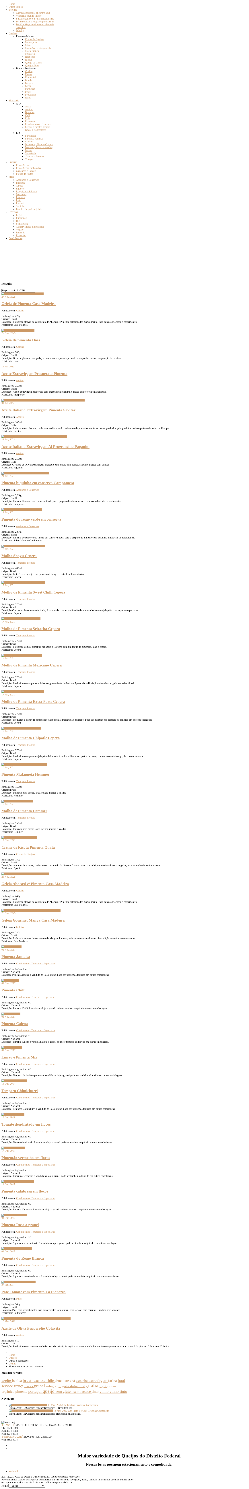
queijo (49, 1391)
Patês (19, 1298)
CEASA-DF (8, 1425)
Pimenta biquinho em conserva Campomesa (37, 483)
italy (84, 1386)
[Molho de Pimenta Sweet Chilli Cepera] (23, 546)
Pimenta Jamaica (15, 956)
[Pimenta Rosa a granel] (14, 1215)
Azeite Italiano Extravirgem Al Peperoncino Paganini (45, 446)
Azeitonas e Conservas (27, 489)
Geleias (20, 310)
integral (52, 1386)
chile (50, 1381)
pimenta (21, 1391)
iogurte (64, 1386)
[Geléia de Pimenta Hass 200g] (17, 330)
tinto (96, 1391)
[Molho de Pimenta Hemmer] (17, 801)
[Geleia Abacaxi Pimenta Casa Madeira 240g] (25, 874)
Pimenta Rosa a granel (20, 1225)
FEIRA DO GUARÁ (12, 1436)
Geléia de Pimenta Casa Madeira (28, 303)
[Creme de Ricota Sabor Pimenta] (19, 837)
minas (111, 1386)
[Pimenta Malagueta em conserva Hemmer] (24, 764)
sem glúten (64, 1391)
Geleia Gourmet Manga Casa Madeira (33, 920)
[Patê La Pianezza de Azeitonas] (18, 1282)
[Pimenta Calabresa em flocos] (17, 1181)
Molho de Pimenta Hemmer (24, 811)
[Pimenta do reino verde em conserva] (21, 509)
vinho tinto (118, 1391)
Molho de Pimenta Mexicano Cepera (31, 665)
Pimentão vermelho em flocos (25, 1157)
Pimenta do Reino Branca (22, 1258)
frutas (29, 1386)
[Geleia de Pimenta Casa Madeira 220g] (22, 293)
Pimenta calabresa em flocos (24, 1191)
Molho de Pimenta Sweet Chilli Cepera (33, 592)
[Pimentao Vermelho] (13, 1148)
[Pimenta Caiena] (10, 1014)
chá (73, 1381)
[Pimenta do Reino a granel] (16, 1248)
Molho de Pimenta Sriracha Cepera (30, 629)
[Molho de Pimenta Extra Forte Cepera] (22, 691)
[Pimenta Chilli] (10, 980)
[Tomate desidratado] (12, 1114)
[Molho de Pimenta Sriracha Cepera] (20, 618)
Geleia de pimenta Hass (20, 340)
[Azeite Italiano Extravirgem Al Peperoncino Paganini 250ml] (34, 436)
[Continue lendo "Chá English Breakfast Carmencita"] (28, 1405)
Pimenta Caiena (14, 1023)
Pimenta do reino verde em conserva (31, 519)
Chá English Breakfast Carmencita (80, 1405)
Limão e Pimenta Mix (19, 1057)
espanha (82, 1381)
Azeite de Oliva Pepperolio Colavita (30, 1328)
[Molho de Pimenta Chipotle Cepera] (21, 728)
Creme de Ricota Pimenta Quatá (28, 847)
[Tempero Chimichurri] (14, 1080)
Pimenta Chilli (13, 990)
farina (113, 1381)
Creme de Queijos (25, 854)
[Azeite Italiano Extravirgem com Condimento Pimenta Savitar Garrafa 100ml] (43, 400)
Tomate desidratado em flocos (26, 1124)
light (103, 1386)
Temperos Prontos (25, 562)
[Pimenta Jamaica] (11, 946)
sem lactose (82, 1391)
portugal (35, 1391)
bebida (17, 1381)
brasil (28, 1380)
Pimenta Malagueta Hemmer (25, 774)
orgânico (8, 1391)
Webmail (13, 1471)
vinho (105, 1391)
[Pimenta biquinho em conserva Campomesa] (25, 473)
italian (75, 1386)
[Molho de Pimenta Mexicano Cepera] (21, 655)
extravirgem (98, 1380)
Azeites (20, 380)
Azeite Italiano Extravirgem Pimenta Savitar (38, 410)
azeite (6, 1380)
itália (94, 1385)
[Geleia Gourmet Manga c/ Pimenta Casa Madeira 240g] (31, 910)
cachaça (40, 1381)
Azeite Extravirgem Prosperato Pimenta (34, 373)
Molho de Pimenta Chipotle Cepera (30, 738)
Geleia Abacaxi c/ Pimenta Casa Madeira (35, 884)
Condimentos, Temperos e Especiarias (35, 963)
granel (40, 1385)
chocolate (62, 1381)
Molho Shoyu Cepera (19, 556)
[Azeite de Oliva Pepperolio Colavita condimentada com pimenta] (36, 1318)
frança (19, 1386)
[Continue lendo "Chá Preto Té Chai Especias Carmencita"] (31, 1410)
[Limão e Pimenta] (11, 1047)
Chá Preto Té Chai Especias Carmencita (88, 1410)
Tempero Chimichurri (19, 1091)
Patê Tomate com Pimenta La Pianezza (33, 1292)
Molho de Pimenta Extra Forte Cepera (33, 701)
